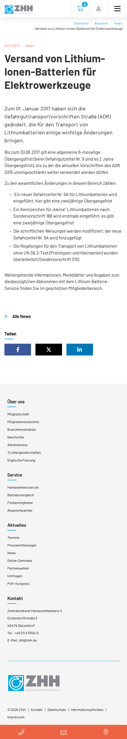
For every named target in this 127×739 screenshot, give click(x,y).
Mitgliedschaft (18, 414)
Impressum (16, 717)
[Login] (98, 8)
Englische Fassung (21, 460)
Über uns (16, 401)
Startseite (81, 23)
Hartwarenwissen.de (22, 487)
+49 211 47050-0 (26, 633)
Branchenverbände (21, 429)
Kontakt (15, 598)
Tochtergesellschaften (24, 452)
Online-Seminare (19, 560)
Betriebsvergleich (20, 495)
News (118, 23)
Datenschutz (57, 709)
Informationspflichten (87, 709)
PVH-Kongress (18, 583)
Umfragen (14, 576)
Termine (13, 537)
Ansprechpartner (19, 510)
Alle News (21, 316)
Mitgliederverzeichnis (23, 422)
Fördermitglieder (20, 502)
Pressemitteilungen (21, 545)
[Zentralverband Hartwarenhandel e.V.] (33, 682)
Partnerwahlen (18, 568)
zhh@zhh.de (28, 640)
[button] (17, 349)
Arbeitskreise (17, 445)
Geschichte (15, 437)
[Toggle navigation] (115, 8)
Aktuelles (101, 23)
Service (14, 474)
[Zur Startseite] (18, 9)
